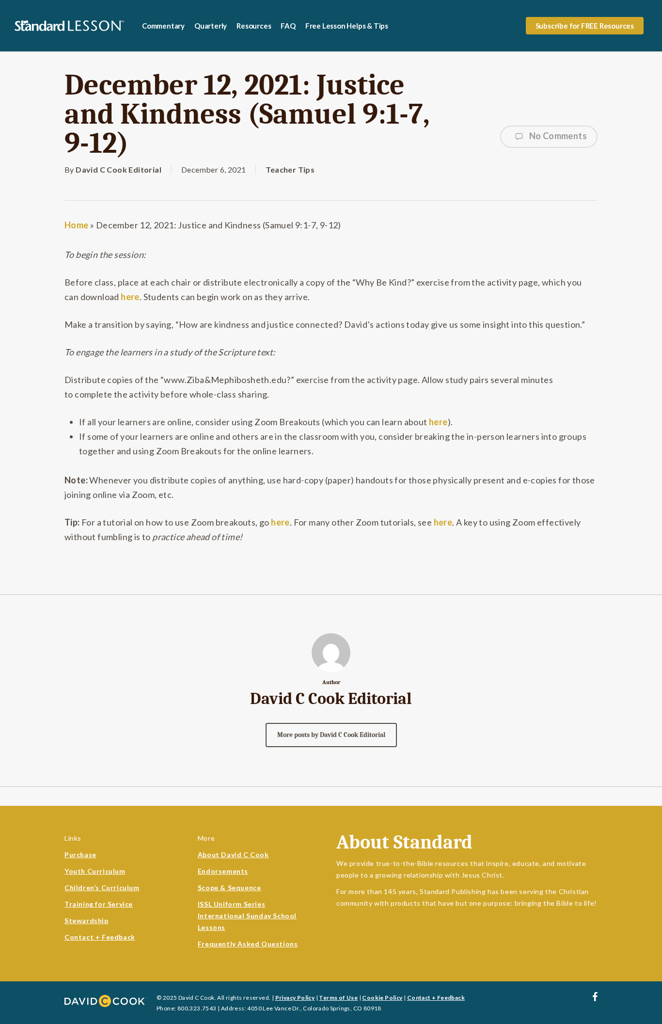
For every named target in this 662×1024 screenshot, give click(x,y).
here (130, 296)
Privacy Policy (295, 997)
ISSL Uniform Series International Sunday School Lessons (247, 915)
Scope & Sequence (229, 887)
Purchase (80, 854)
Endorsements (223, 871)
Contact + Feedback (99, 937)
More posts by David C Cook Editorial (331, 735)
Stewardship (86, 920)
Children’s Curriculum (102, 887)
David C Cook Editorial (118, 169)
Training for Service (98, 904)
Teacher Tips (290, 169)
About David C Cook (233, 854)
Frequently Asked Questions (248, 944)
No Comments (557, 135)
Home (76, 225)
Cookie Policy (382, 997)
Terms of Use (338, 997)
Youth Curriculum (95, 871)
